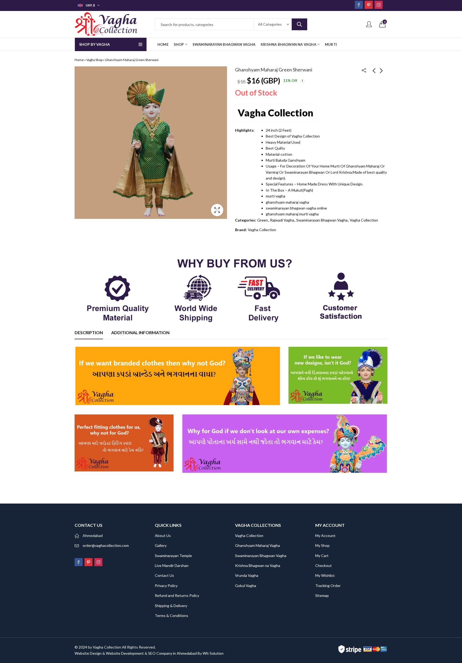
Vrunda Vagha (246, 575)
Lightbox (217, 210)
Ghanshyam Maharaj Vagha (257, 545)
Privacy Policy (166, 585)
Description (89, 332)
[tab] (89, 332)
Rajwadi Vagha (282, 220)
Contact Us (164, 575)
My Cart (322, 555)
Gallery (161, 545)
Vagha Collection (275, 113)
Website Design (88, 653)
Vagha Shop (94, 60)
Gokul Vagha (245, 585)
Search (299, 24)
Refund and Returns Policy (177, 595)
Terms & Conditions (171, 615)
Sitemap (322, 595)
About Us (163, 535)
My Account (325, 535)
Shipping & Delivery (171, 605)
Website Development (125, 653)
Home (79, 60)
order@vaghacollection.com (106, 545)
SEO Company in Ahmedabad (172, 653)
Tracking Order (328, 585)
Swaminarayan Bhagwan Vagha (322, 220)
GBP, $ (90, 5)
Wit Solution (213, 653)
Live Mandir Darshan (171, 565)
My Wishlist (325, 575)
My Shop (322, 545)
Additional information (140, 332)
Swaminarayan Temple (173, 555)
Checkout (323, 565)
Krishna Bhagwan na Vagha (257, 565)
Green (262, 220)
